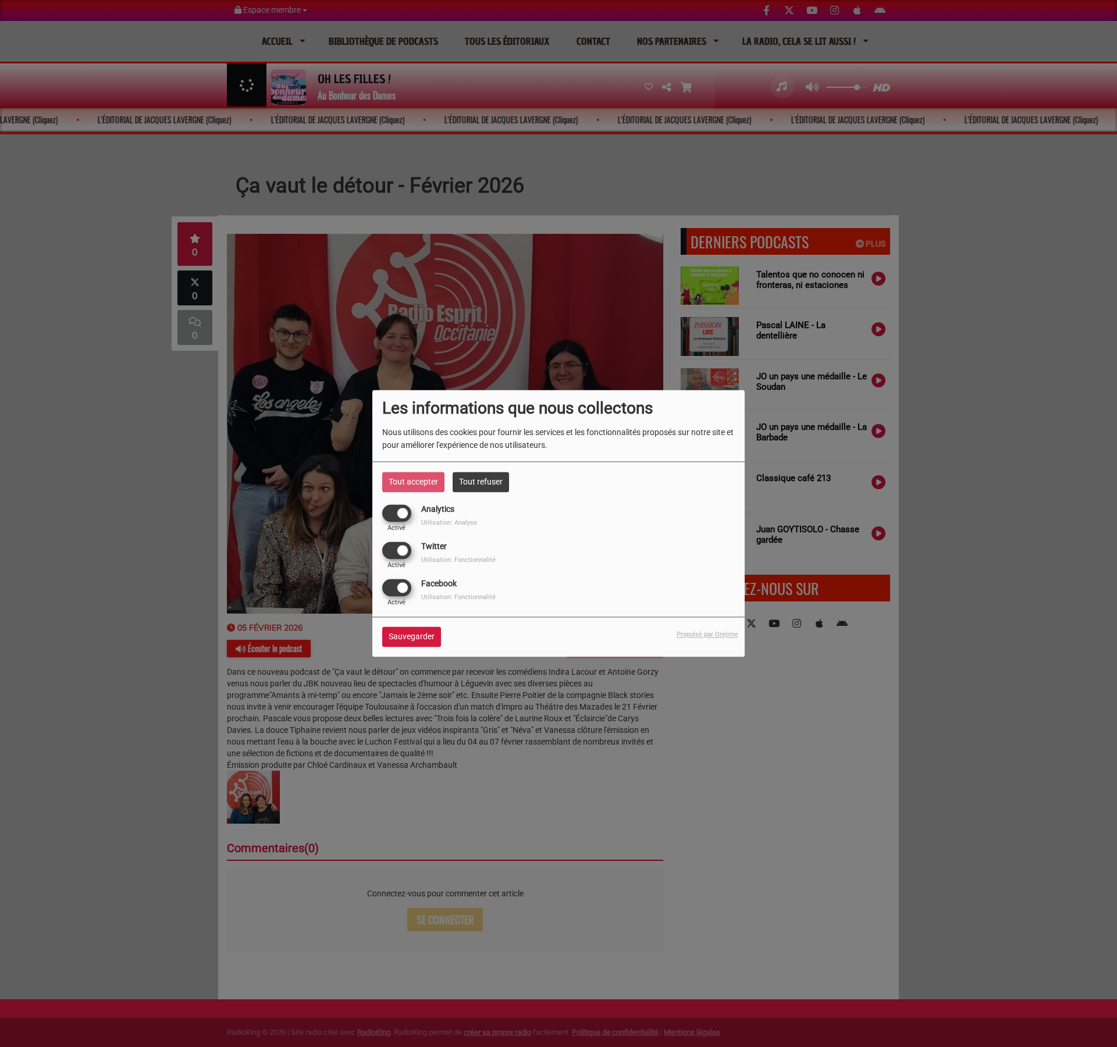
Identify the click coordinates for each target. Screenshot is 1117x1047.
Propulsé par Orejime (707, 635)
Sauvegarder (412, 637)
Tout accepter (413, 481)
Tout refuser (481, 481)
